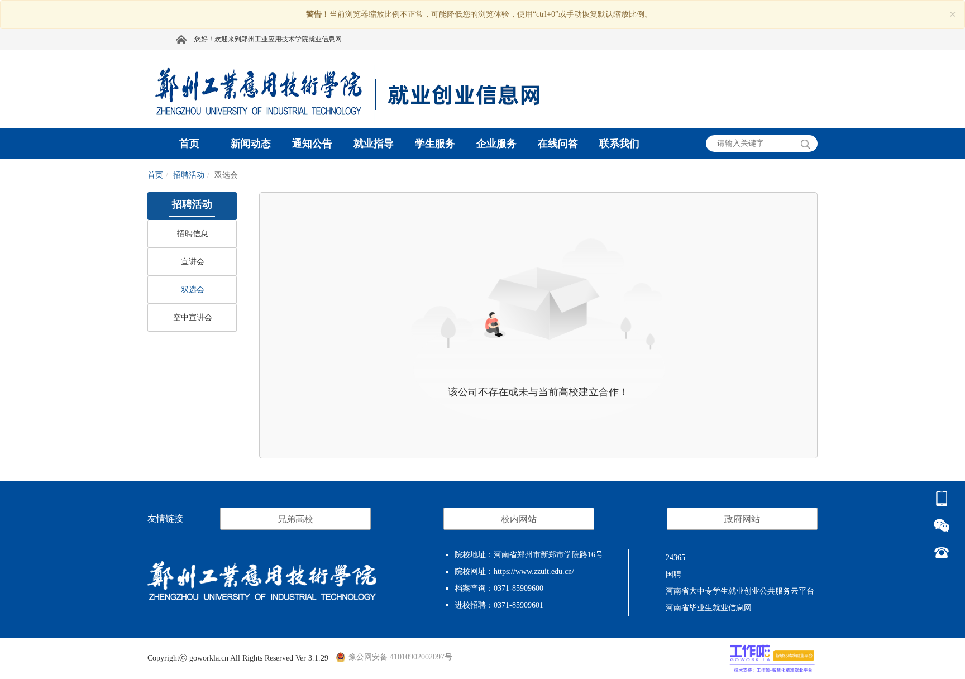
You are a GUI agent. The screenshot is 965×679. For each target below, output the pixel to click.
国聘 (673, 574)
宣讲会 (192, 261)
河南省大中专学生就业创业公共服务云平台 (740, 591)
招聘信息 (192, 233)
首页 (155, 175)
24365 (675, 557)
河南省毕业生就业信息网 (709, 608)
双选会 (192, 289)
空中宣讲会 (192, 317)
